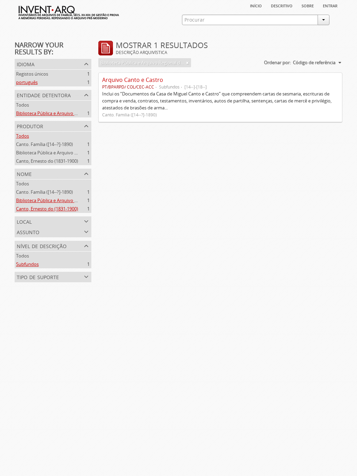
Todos (22, 105)
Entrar (330, 5)
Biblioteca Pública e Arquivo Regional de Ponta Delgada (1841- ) (81, 152)
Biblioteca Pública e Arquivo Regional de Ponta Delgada (73, 113)
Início (256, 5)
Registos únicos (32, 74)
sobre (308, 5)
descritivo (282, 5)
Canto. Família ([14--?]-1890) (44, 144)
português (27, 82)
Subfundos (27, 264)
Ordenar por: (277, 62)
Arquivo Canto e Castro (132, 80)
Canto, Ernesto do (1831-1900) (47, 161)
